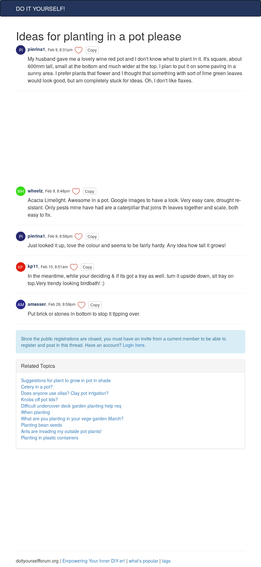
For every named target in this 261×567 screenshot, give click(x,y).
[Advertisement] (130, 141)
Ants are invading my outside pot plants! (61, 431)
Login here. (134, 345)
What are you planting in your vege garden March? (72, 418)
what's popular (143, 560)
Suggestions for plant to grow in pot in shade (66, 380)
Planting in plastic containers (49, 437)
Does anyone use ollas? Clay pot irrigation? (65, 393)
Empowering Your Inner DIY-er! (93, 560)
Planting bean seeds (41, 425)
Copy (92, 49)
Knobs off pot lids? (39, 399)
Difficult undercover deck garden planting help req (71, 405)
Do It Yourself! (40, 8)
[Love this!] (78, 50)
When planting (35, 412)
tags (166, 560)
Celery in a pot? (37, 386)
